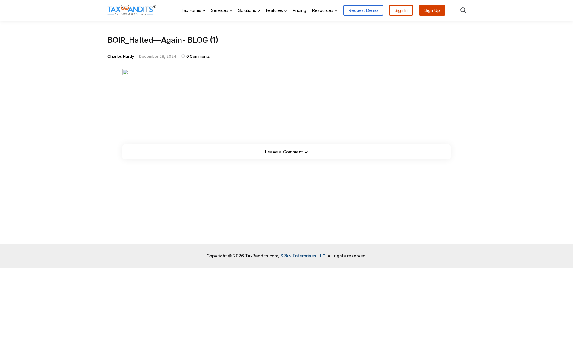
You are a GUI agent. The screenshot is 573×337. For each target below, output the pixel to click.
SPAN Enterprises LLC (303, 267)
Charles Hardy (120, 67)
